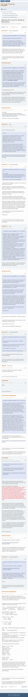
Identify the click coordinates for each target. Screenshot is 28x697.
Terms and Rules (13, 694)
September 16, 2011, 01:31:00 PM (7, 273)
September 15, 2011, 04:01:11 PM (7, 64)
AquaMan (5, 380)
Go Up (2, 686)
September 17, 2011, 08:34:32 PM (7, 397)
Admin (16, 15)
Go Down (3, 27)
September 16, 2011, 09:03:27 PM (7, 367)
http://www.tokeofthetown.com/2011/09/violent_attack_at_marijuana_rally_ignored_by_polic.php (14, 115)
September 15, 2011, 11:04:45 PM (7, 126)
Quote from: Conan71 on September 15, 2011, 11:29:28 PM (14, 231)
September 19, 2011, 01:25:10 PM (7, 593)
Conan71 (5, 30)
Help (9, 694)
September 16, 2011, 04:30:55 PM (7, 334)
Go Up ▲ (18, 694)
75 (17, 27)
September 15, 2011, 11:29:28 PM (7, 166)
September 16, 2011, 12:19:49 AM (7, 228)
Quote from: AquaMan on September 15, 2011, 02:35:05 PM (14, 35)
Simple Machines (17, 695)
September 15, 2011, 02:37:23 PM (7, 32)
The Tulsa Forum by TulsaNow (7, 4)
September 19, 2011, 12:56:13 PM (7, 558)
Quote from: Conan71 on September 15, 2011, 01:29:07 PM (14, 67)
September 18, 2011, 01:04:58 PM (7, 459)
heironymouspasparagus (9, 395)
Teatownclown (7, 63)
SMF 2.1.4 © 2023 (11, 695)
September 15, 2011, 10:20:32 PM (7, 109)
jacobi (4, 365)
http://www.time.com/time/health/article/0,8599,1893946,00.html (14, 473)
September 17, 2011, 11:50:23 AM (7, 382)
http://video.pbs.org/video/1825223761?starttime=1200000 (10, 543)
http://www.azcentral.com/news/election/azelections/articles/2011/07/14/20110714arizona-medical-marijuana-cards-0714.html (14, 156)
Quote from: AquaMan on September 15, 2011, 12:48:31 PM (14, 400)
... (16, 27)
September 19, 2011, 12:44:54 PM (7, 537)
